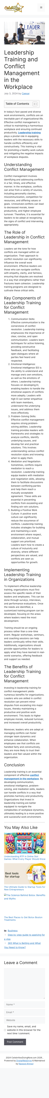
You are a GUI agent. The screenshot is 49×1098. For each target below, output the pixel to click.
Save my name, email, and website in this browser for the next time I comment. (24, 1030)
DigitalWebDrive (24, 1060)
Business (13, 930)
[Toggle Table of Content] (33, 104)
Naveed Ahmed (26, 1063)
